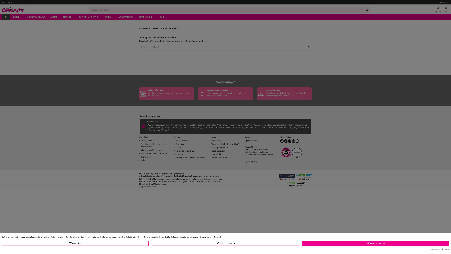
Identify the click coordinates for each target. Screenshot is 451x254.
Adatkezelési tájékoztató (440, 249)
